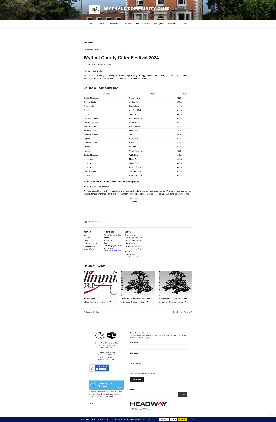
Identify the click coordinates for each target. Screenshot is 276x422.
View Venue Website (132, 257)
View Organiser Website (112, 251)
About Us (100, 24)
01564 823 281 (107, 348)
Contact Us (172, 24)
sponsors (125, 193)
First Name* (134, 342)
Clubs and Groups (142, 24)
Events (184, 24)
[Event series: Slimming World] (110, 301)
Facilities (127, 24)
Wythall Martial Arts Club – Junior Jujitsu (136, 298)
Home (91, 24)
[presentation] (100, 283)
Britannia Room (89, 249)
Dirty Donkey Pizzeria (181, 312)
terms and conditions (148, 373)
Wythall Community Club (136, 8)
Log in (91, 403)
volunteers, (115, 190)
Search (132, 390)
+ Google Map (136, 249)
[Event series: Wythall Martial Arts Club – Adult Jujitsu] (185, 301)
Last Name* (134, 353)
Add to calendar (95, 222)
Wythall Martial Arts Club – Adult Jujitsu (174, 298)
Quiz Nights (158, 24)
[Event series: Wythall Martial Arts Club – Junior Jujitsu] (148, 301)
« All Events (88, 42)
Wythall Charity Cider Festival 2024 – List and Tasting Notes (111, 181)
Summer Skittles (92, 312)
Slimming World (89, 298)
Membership (114, 24)
